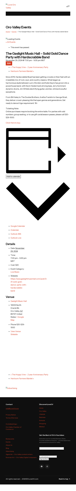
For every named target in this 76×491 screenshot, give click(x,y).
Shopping (42, 423)
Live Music (15, 272)
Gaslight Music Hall (19, 301)
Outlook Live (16, 238)
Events (8, 442)
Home (41, 408)
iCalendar (15, 230)
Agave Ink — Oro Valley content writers (19, 454)
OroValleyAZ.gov (11, 424)
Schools (42, 420)
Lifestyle (42, 414)
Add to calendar (13, 176)
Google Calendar (18, 226)
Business (42, 417)
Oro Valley (42, 411)
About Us (9, 445)
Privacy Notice (11, 415)
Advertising (10, 451)
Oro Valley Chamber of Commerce (13, 428)
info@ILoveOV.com (12, 408)
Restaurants (10, 439)
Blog (7, 448)
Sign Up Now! (44, 459)
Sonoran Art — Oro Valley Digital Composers (21, 457)
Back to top (63, 479)
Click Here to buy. (13, 123)
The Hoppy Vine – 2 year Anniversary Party (29, 67)
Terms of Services (12, 418)
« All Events (10, 42)
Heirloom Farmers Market (22, 71)
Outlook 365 (16, 234)
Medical (41, 427)
